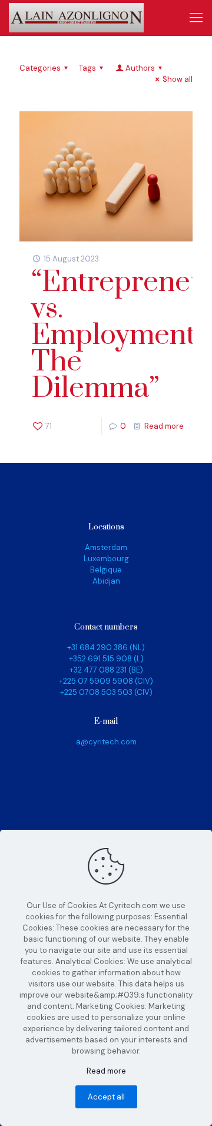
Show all (178, 79)
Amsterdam (106, 547)
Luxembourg (106, 559)
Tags (87, 68)
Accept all (106, 1097)
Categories (40, 68)
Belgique (106, 570)
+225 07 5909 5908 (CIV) (106, 681)
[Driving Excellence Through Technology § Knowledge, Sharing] (76, 17)
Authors (140, 68)
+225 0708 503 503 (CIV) (106, 692)
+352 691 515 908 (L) (106, 659)
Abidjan (106, 581)
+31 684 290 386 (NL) (106, 648)
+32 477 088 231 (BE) (106, 670)
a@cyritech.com (106, 742)
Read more (164, 426)
